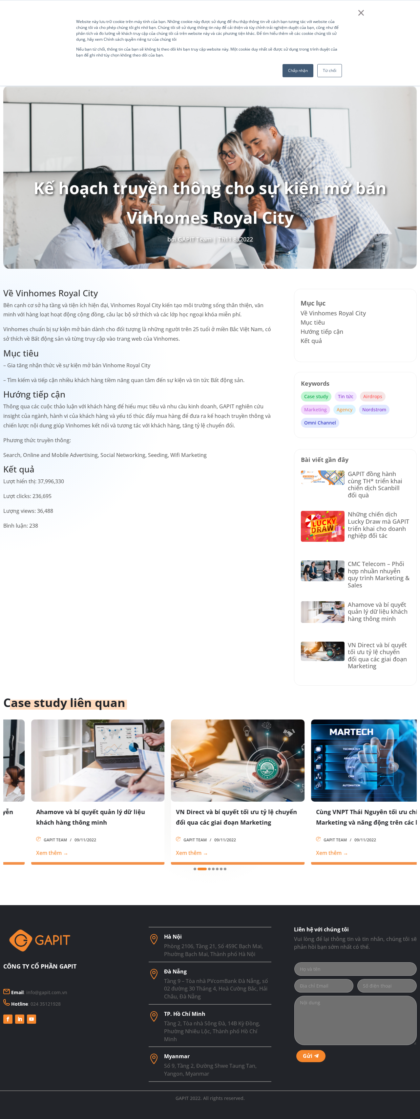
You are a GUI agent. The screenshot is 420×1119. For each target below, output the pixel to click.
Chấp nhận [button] (298, 70)
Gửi (307, 1056)
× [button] (361, 12)
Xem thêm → (25, 852)
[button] (195, 869)
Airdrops (372, 396)
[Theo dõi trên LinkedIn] (19, 1019)
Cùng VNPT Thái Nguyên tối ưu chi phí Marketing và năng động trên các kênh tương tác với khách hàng (345, 818)
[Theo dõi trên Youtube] (31, 1019)
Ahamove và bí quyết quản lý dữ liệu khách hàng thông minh (378, 612)
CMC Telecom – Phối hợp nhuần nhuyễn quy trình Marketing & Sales (379, 574)
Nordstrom (374, 409)
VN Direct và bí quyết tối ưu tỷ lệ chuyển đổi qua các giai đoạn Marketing (377, 655)
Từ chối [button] (329, 70)
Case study (316, 396)
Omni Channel (320, 423)
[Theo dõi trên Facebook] (7, 1019)
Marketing (315, 409)
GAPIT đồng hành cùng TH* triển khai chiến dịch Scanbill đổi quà (375, 484)
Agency (344, 409)
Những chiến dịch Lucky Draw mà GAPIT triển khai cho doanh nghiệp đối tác (378, 524)
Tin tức (345, 396)
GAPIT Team (195, 239)
